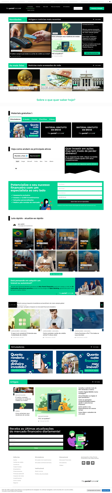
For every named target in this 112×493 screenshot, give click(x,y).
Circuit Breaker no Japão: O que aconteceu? (87, 396)
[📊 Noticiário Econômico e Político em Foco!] (67, 261)
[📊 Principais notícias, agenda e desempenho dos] (45, 239)
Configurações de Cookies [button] (94, 490)
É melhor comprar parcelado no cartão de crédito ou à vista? (30, 54)
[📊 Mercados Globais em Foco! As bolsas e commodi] (23, 261)
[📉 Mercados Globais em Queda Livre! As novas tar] (89, 261)
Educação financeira (17, 50)
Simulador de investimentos (43, 460)
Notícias (38, 6)
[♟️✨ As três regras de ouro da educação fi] (45, 261)
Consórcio (16, 464)
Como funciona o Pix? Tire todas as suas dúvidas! (87, 334)
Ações (15, 460)
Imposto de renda (18, 476)
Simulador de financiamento (43, 462)
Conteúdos (30, 6)
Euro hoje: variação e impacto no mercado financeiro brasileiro (89, 38)
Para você (45, 6)
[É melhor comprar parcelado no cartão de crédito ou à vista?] (30, 38)
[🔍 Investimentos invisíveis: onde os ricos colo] (67, 239)
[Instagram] (88, 463)
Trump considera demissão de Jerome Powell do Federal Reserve (91, 45)
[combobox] (78, 8)
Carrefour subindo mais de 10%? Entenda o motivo (87, 388)
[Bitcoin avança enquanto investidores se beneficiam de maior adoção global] (24, 80)
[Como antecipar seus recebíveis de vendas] (66, 29)
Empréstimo (17, 469)
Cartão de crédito (15, 331)
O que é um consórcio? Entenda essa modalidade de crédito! (24, 334)
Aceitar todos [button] (106, 490)
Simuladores (66, 6)
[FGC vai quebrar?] (66, 46)
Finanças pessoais (18, 473)
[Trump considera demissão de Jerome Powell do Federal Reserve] (88, 80)
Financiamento (17, 471)
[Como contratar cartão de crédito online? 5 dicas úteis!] (56, 320)
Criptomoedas (17, 467)
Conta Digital (23, 331)
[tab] (15, 119)
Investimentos (17, 478)
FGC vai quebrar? (57, 53)
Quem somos (30, 10)
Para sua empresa (55, 6)
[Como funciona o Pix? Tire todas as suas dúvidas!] (88, 320)
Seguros (15, 482)
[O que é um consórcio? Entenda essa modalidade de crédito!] (24, 320)
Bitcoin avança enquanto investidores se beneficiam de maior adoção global (91, 31)
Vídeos (61, 465)
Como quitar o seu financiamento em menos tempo (87, 408)
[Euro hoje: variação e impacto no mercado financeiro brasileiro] (56, 80)
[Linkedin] (92, 463)
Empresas (55, 33)
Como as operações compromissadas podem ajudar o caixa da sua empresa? (86, 402)
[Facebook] (83, 463)
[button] (11, 130)
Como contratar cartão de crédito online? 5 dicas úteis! (54, 334)
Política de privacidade (41, 474)
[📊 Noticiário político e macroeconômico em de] (23, 239)
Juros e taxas (17, 480)
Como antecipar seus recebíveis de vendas (66, 36)
